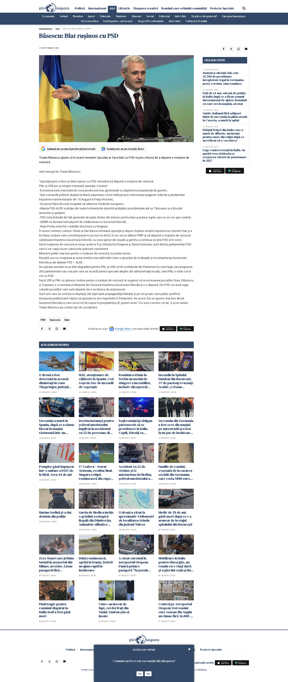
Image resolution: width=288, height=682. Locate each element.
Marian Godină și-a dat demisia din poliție (55, 514)
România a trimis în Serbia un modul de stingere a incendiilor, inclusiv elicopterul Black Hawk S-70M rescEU (135, 381)
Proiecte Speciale (222, 8)
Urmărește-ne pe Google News (125, 148)
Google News (123, 328)
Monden (78, 16)
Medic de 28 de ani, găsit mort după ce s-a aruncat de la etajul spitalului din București (175, 518)
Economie (48, 16)
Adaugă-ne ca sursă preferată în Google (71, 148)
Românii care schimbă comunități (184, 8)
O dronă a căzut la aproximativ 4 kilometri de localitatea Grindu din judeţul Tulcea (136, 518)
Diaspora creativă (146, 8)
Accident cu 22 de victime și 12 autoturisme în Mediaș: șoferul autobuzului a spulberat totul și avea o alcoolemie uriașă (136, 473)
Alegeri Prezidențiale (151, 21)
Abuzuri (136, 16)
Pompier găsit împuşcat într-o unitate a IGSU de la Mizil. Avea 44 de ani (56, 471)
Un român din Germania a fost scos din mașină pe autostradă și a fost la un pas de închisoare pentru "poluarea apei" (175, 427)
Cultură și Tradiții (196, 21)
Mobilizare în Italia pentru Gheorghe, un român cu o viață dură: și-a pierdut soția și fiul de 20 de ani (175, 564)
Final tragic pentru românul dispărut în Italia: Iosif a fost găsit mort (55, 610)
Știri (112, 8)
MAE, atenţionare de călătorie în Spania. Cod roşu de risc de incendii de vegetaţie (96, 381)
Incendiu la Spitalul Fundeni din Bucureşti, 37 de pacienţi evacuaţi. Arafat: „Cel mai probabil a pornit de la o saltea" (176, 381)
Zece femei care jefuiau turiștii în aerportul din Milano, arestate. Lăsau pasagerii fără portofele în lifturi (56, 564)
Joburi (64, 16)
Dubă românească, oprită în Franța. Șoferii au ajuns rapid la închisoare (96, 564)
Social (150, 16)
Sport (91, 16)
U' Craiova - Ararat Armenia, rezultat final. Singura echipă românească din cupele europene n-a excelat (96, 473)
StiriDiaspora (45, 28)
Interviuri (174, 21)
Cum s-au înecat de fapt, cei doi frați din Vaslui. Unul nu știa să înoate (114, 610)
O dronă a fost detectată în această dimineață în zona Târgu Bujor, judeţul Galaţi (54, 381)
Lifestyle (124, 8)
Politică (80, 8)
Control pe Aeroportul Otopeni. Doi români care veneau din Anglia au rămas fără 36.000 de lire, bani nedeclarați (176, 610)
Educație (105, 16)
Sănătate (121, 16)
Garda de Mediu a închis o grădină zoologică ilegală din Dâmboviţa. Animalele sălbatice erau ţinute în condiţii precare (96, 518)
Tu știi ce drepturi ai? (204, 16)
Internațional (97, 8)
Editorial (164, 16)
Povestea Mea (89, 21)
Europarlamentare (234, 16)
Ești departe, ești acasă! (117, 21)
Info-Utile (180, 16)
